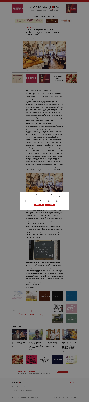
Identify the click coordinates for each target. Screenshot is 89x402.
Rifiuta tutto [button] (50, 204)
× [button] (67, 193)
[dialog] (44, 201)
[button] (44, 208)
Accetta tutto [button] (39, 204)
